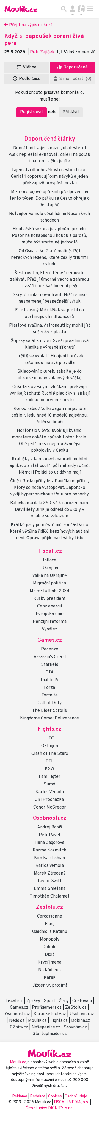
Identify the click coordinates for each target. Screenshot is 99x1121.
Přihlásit (70, 112)
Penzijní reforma (50, 621)
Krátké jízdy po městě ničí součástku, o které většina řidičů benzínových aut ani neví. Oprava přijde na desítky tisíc (49, 531)
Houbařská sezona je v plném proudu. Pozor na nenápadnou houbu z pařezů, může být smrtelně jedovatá (49, 236)
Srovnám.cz (75, 1027)
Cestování (82, 1001)
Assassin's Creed (50, 657)
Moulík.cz (37, 1020)
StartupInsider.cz (49, 1034)
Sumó (49, 784)
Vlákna (29, 67)
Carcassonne (49, 916)
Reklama (19, 1096)
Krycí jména (49, 962)
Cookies (55, 1096)
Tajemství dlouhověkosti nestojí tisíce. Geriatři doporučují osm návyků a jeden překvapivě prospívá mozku (49, 176)
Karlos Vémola (49, 792)
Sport (49, 1001)
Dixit (49, 954)
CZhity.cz (19, 1027)
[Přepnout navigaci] (72, 8)
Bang (49, 924)
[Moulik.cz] (20, 8)
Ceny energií (49, 606)
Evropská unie (50, 614)
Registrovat (31, 112)
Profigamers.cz (47, 1007)
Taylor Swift (49, 881)
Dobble (49, 947)
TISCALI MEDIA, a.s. (71, 1102)
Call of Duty (50, 703)
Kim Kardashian (49, 858)
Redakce (37, 1096)
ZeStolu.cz (76, 1007)
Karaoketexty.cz (50, 1014)
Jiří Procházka (49, 799)
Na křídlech (49, 970)
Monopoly (49, 939)
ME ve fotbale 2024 (50, 591)
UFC (49, 738)
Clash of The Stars (49, 753)
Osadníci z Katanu (49, 931)
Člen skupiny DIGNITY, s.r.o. (49, 1108)
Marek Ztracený (49, 873)
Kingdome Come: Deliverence (49, 718)
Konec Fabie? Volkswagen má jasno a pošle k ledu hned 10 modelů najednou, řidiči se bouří (49, 415)
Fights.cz (49, 729)
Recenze (49, 649)
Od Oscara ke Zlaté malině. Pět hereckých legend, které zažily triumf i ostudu (49, 257)
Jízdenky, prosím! (49, 985)
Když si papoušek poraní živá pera (44, 40)
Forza (49, 687)
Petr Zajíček (42, 52)
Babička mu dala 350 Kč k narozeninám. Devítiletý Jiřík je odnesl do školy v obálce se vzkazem (49, 509)
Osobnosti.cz (49, 818)
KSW (49, 769)
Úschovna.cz (82, 1014)
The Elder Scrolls (49, 710)
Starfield (49, 664)
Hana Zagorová (49, 842)
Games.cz (49, 640)
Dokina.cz (80, 1020)
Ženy (64, 1001)
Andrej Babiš (49, 827)
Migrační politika (49, 583)
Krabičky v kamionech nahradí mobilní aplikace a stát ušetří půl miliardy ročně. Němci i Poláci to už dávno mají (50, 466)
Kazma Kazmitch (49, 850)
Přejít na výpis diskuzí (30, 25)
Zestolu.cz (49, 907)
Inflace (49, 560)
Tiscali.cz (49, 551)
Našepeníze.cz (46, 1027)
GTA (50, 672)
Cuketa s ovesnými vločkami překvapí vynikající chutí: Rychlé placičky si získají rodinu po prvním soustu (50, 393)
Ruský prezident (49, 598)
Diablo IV (50, 680)
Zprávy (33, 1001)
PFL (50, 761)
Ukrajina (49, 568)
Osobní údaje (76, 1096)
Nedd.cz (16, 1020)
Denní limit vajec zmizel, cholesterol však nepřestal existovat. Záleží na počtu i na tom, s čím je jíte (49, 154)
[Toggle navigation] (90, 8)
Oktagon (49, 746)
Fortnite (50, 695)
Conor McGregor (49, 807)
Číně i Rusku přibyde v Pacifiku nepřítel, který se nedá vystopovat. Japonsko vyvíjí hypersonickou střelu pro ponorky (49, 487)
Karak (50, 977)
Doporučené (75, 67)
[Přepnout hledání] (63, 8)
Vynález (49, 629)
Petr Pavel (49, 835)
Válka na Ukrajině (49, 575)
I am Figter (50, 776)
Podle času (29, 79)
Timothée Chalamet (50, 896)
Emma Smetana (49, 888)
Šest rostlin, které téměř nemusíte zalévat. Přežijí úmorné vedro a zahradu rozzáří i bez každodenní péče (49, 279)
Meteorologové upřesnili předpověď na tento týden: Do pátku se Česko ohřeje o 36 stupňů (50, 198)
